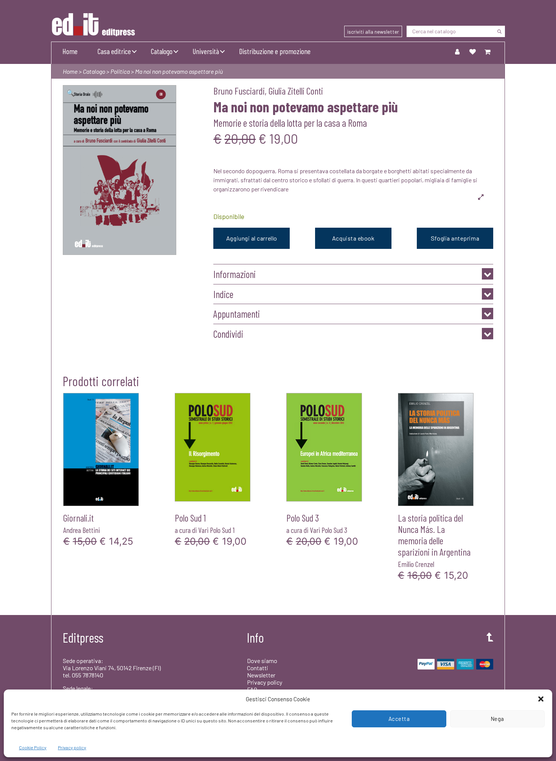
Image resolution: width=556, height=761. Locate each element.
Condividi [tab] (228, 334)
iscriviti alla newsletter (373, 31)
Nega (497, 718)
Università (206, 51)
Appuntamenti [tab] (236, 314)
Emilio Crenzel (416, 563)
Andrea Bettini (81, 529)
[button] (541, 699)
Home (70, 51)
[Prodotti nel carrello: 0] (487, 51)
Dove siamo (262, 660)
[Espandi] (481, 196)
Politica (120, 71)
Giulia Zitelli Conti (296, 90)
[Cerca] (499, 31)
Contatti (257, 667)
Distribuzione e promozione (275, 51)
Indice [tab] (223, 294)
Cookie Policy (33, 747)
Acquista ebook (353, 238)
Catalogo (161, 51)
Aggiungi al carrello (251, 238)
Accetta (399, 718)
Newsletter (261, 675)
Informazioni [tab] (234, 274)
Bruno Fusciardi (239, 90)
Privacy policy (72, 747)
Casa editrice (114, 51)
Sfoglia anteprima (455, 238)
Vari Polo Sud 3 (328, 529)
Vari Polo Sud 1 (216, 529)
